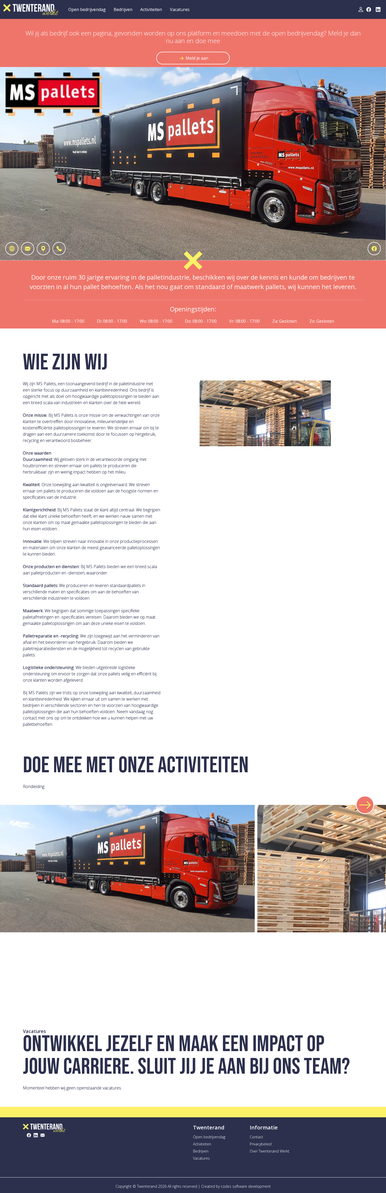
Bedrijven (123, 9)
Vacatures (180, 9)
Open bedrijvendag (87, 9)
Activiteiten (151, 9)
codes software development (246, 1186)
